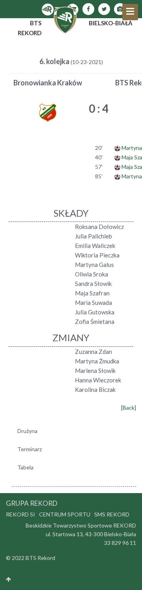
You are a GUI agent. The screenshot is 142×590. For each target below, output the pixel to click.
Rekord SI (20, 514)
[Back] (128, 407)
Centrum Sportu (64, 514)
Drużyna (27, 430)
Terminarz (29, 449)
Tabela (25, 467)
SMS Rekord (111, 514)
